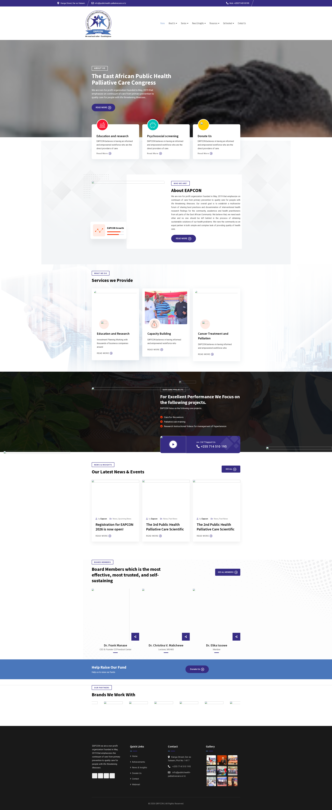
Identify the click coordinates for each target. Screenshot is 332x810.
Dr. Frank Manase (115, 645)
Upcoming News (124, 519)
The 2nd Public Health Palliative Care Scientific (215, 526)
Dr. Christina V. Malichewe (166, 645)
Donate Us (195, 669)
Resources (213, 23)
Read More (101, 107)
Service (183, 23)
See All (229, 469)
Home (162, 23)
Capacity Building (159, 334)
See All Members (226, 572)
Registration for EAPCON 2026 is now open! (114, 526)
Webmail (136, 784)
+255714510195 (241, 3)
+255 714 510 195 (214, 446)
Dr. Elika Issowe (216, 645)
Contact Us (242, 23)
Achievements (138, 762)
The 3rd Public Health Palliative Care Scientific (165, 526)
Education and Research (113, 334)
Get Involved (227, 23)
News (115, 519)
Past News (173, 519)
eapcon (104, 519)
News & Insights (198, 23)
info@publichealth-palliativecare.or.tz (110, 3)
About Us (172, 23)
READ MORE (103, 353)
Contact (135, 779)
